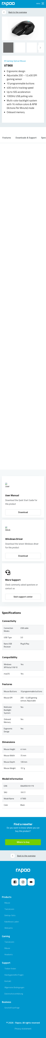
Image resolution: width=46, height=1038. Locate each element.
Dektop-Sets (9, 915)
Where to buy (23, 842)
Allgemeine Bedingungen (14, 987)
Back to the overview (17, 12)
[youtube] (31, 882)
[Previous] (40, 47)
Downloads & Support (26, 137)
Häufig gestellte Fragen (14, 974)
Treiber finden (10, 968)
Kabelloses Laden (11, 921)
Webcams (8, 927)
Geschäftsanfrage (12, 1007)
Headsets (8, 954)
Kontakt (7, 981)
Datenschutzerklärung (13, 993)
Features (6, 137)
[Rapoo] (8, 4)
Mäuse (7, 902)
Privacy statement (23, 1028)
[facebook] (15, 882)
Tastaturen (9, 909)
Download (23, 512)
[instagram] (23, 882)
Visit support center (23, 596)
